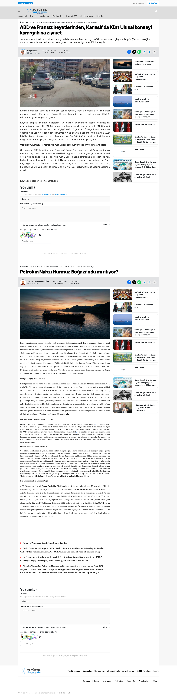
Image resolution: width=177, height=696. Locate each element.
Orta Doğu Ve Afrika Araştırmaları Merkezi (47, 267)
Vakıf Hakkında (74, 671)
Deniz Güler (139, 149)
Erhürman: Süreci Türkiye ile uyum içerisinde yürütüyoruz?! (144, 407)
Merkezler (44, 16)
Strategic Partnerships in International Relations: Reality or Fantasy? (144, 114)
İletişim (141, 3)
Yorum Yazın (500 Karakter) (31, 204)
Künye (135, 3)
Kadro (33, 16)
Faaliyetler (57, 16)
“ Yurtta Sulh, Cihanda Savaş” (143, 88)
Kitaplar (100, 16)
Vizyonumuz (99, 671)
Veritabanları (86, 16)
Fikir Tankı (36, 22)
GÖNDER (106, 225)
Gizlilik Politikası (144, 671)
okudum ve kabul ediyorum (44, 225)
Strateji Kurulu (128, 671)
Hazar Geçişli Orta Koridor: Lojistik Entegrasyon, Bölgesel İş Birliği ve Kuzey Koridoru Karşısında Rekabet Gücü (145, 164)
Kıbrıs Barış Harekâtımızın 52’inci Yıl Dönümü (145, 175)
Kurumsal (22, 16)
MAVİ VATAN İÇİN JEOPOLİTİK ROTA (141, 100)
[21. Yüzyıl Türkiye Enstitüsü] (31, 671)
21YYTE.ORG (26, 22)
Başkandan (87, 671)
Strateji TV (71, 16)
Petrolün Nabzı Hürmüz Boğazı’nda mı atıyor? (144, 62)
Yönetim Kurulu (113, 671)
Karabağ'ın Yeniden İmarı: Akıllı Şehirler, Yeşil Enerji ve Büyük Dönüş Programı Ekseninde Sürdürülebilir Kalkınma (145, 139)
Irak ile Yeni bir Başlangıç (144, 124)
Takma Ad (24, 191)
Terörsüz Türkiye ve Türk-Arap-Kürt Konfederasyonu (144, 76)
